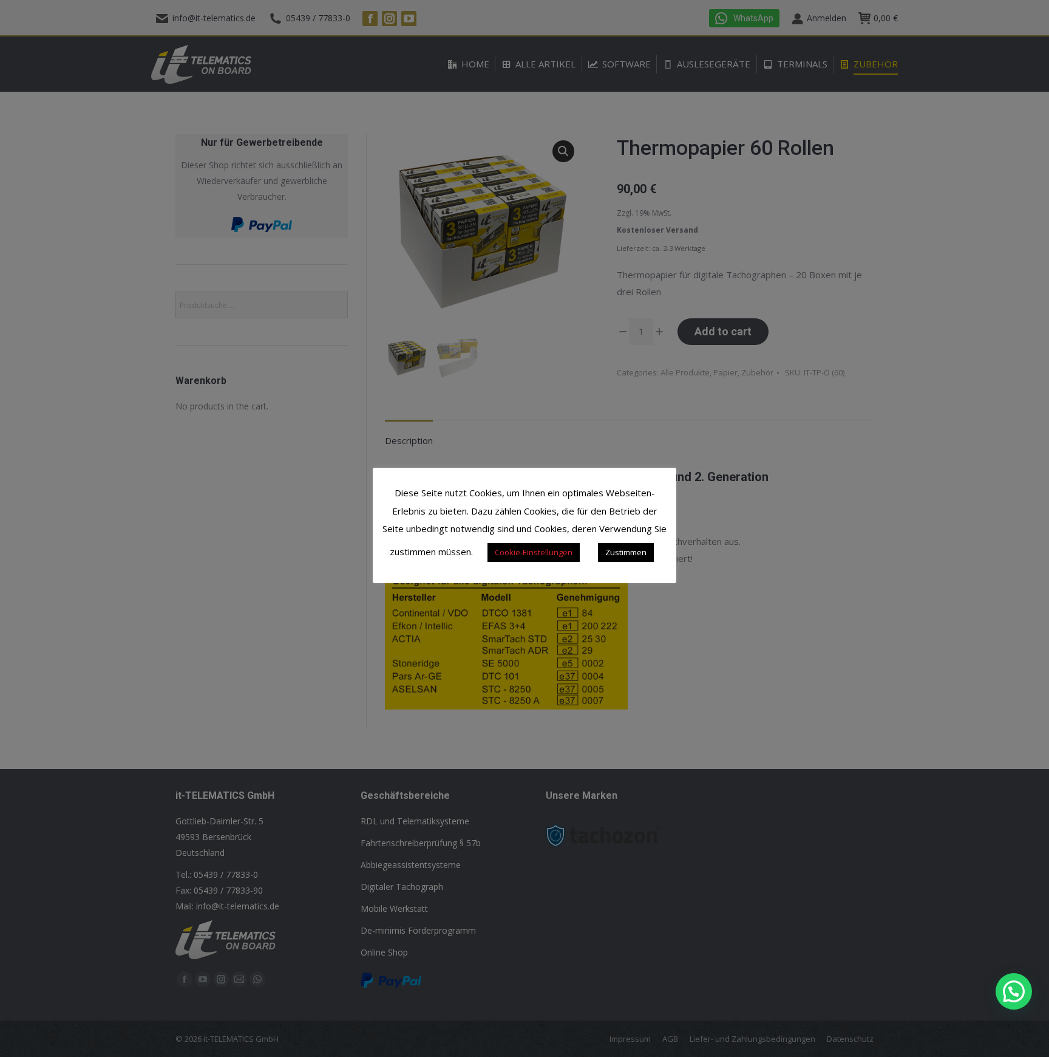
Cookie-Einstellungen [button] (533, 552)
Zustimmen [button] (626, 552)
